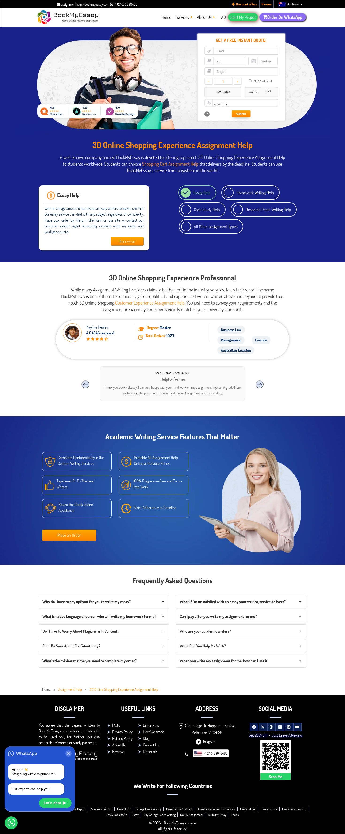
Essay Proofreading (294, 809)
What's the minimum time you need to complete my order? (89, 660)
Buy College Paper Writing (159, 814)
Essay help (202, 192)
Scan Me (275, 776)
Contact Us (151, 745)
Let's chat (52, 803)
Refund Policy (122, 738)
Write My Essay (217, 814)
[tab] (104, 601)
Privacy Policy (122, 732)
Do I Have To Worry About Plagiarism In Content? (80, 631)
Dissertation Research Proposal (216, 809)
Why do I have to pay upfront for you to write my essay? (86, 601)
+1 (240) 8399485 (125, 4)
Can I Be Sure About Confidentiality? (71, 646)
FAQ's (116, 725)
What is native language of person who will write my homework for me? (99, 616)
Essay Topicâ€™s (116, 814)
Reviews (118, 751)
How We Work (153, 732)
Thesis (235, 814)
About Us (119, 745)
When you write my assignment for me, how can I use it (223, 660)
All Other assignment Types (216, 226)
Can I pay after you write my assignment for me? (218, 616)
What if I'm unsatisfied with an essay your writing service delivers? (233, 601)
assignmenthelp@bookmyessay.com (84, 4)
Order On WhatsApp (285, 17)
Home (46, 689)
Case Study (124, 809)
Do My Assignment (191, 814)
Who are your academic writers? (205, 631)
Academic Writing (101, 809)
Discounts (150, 751)
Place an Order (69, 535)
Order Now (151, 725)
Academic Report (75, 809)
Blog (146, 738)
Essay (135, 814)
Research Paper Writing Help (268, 209)
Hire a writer (127, 241)
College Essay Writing (148, 809)
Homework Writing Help (255, 192)
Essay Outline (269, 809)
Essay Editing (248, 809)
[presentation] (85, 384)
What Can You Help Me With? (203, 646)
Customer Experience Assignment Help (150, 303)
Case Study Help (207, 209)
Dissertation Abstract (179, 809)
